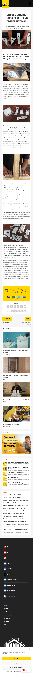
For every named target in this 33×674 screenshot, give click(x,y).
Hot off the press (7, 508)
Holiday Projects (25, 26)
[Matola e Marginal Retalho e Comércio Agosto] (5, 469)
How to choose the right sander (11, 424)
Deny (16, 663)
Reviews (17, 521)
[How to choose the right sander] (16, 414)
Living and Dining (12, 511)
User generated (23, 529)
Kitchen (21, 508)
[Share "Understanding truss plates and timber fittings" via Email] (21, 306)
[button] (30, 649)
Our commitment (8, 618)
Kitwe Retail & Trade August (15, 478)
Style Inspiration (7, 524)
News (27, 511)
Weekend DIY (26, 532)
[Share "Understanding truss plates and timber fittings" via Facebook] (8, 306)
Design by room (17, 497)
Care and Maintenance (9, 26)
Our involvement (8, 615)
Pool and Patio (11, 513)
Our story (6, 608)
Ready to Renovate (25, 518)
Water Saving (10, 532)
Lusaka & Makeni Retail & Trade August (18, 462)
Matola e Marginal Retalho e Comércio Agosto (18, 468)
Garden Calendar (7, 505)
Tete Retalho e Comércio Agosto (16, 472)
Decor (10, 497)
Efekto (28, 500)
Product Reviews (7, 516)
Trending (16, 529)
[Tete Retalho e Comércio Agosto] (5, 474)
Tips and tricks (17, 28)
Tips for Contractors (8, 529)
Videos (5, 532)
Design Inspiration (7, 500)
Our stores (6, 612)
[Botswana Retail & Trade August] (5, 484)
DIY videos (23, 500)
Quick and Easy (15, 518)
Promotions (20, 463)
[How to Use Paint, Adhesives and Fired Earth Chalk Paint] (16, 389)
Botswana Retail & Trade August (16, 483)
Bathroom (5, 495)
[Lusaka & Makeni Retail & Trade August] (5, 464)
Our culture (6, 621)
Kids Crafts (15, 508)
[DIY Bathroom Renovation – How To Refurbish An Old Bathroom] (16, 340)
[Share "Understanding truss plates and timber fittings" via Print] (25, 306)
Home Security (25, 505)
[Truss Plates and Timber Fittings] (16, 80)
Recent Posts (10, 28)
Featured (5, 503)
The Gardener (25, 524)
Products (15, 463)
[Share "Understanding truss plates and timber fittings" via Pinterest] (14, 306)
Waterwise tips (18, 532)
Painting (5, 513)
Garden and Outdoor (18, 503)
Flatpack (10, 503)
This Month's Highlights (9, 526)
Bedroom (11, 495)
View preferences (16, 667)
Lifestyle (5, 511)
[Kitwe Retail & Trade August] (5, 479)
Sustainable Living (17, 524)
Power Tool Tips (20, 513)
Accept (16, 658)
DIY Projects (18, 26)
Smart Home (23, 521)
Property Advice (7, 518)
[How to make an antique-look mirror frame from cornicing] (16, 365)
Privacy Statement (17, 671)
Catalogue (10, 463)
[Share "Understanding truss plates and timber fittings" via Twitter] (11, 306)
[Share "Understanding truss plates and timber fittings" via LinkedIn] (18, 306)
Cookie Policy (9, 671)
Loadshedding (21, 511)
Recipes (12, 521)
